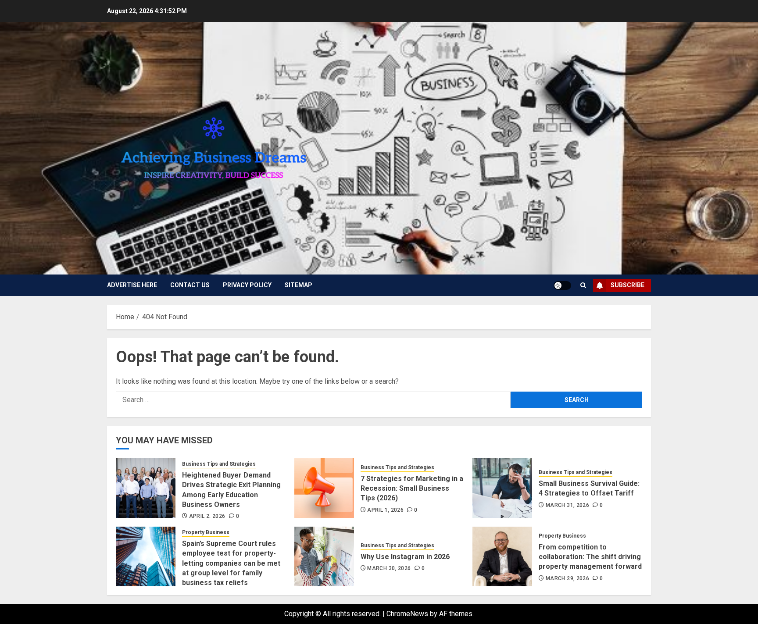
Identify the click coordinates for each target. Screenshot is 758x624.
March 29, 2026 (567, 578)
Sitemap (298, 285)
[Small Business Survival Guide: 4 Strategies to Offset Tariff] (502, 488)
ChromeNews (407, 614)
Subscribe (627, 285)
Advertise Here (132, 285)
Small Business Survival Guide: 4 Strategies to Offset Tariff (589, 488)
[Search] (583, 285)
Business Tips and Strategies (219, 464)
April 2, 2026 (207, 516)
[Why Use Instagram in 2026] (324, 556)
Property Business (205, 532)
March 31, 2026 (567, 505)
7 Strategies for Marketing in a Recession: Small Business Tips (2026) (412, 488)
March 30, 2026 (389, 568)
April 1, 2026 (385, 510)
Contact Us (190, 285)
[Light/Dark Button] (562, 285)
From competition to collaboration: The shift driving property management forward (590, 557)
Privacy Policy (247, 285)
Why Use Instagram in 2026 (405, 557)
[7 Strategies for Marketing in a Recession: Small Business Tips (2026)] (324, 488)
